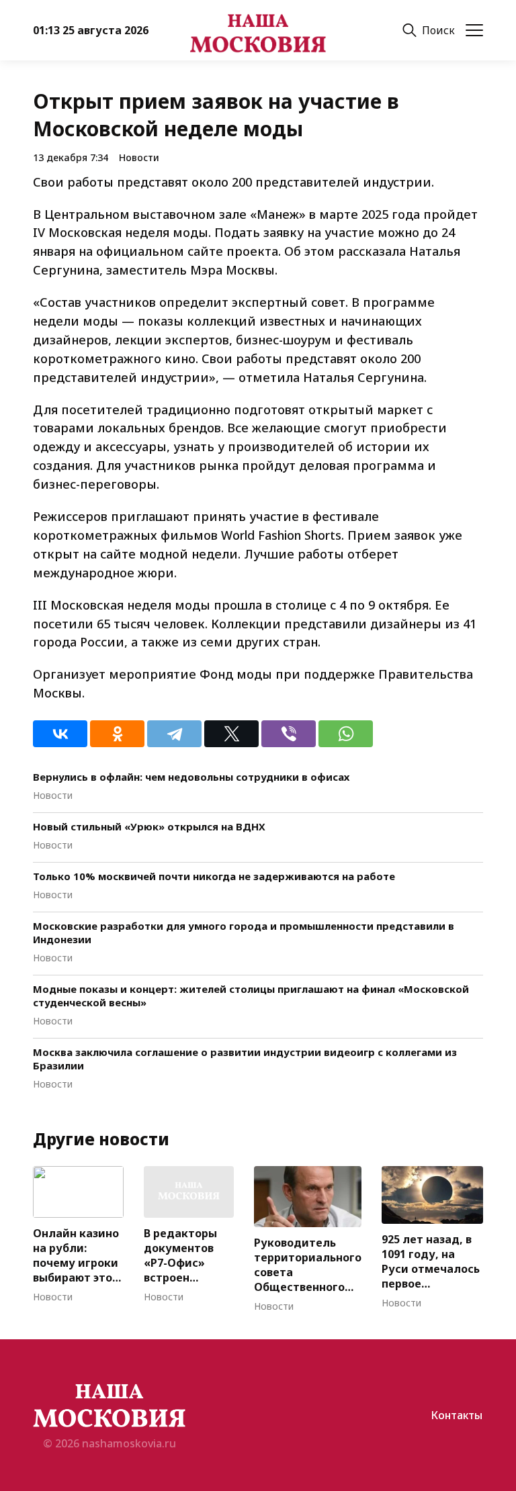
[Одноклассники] (117, 733)
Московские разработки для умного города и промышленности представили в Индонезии (243, 932)
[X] (231, 733)
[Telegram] (174, 733)
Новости (139, 157)
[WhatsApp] (345, 733)
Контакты (456, 1415)
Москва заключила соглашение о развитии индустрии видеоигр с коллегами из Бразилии (245, 1058)
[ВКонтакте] (60, 733)
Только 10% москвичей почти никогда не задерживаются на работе (214, 876)
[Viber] (288, 733)
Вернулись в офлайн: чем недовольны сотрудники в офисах (191, 776)
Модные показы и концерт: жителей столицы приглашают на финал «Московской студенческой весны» (251, 995)
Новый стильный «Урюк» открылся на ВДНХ (149, 826)
